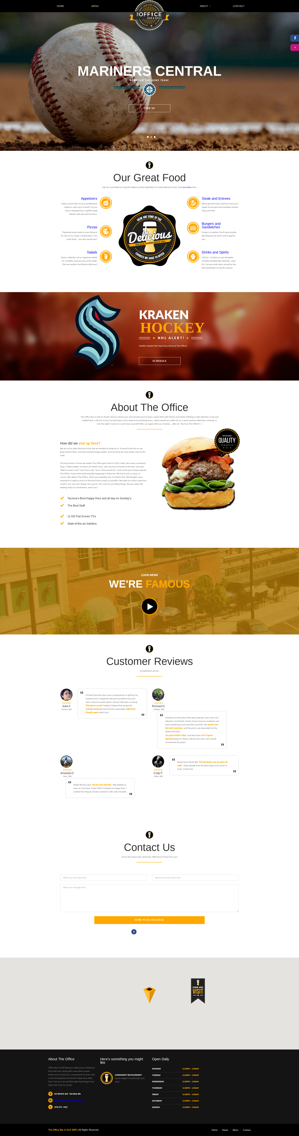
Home (60, 6)
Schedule (160, 361)
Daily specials (150, 93)
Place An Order (64, 193)
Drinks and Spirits (215, 252)
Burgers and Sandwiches (211, 225)
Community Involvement (128, 1075)
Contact (238, 6)
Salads (92, 252)
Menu (95, 6)
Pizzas (92, 227)
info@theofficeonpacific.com (69, 1101)
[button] (149, 995)
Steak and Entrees (216, 198)
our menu (187, 187)
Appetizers (89, 198)
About (204, 6)
